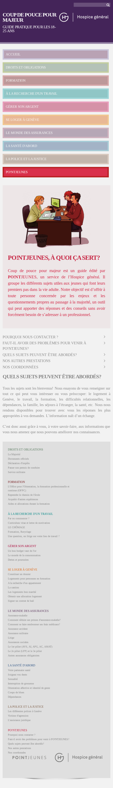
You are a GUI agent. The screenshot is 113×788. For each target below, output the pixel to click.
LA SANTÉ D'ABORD (21, 146)
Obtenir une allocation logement (25, 596)
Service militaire (16, 472)
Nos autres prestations (26, 361)
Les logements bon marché (22, 591)
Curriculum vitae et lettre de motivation (29, 522)
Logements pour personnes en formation (29, 578)
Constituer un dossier (19, 574)
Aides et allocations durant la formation (29, 503)
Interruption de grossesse (21, 683)
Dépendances (14, 696)
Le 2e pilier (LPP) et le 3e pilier (25, 651)
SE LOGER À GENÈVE (22, 120)
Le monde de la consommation (24, 555)
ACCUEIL (13, 54)
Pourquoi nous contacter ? (30, 337)
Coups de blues (16, 692)
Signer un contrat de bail (21, 600)
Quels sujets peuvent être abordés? (40, 355)
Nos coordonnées (20, 367)
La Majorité (14, 454)
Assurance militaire (18, 633)
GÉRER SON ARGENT (22, 107)
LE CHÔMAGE (16, 527)
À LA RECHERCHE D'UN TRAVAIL (31, 93)
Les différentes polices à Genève (25, 711)
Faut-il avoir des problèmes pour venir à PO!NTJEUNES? (38, 739)
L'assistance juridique (19, 720)
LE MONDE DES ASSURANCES (29, 133)
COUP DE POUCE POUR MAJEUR (29, 17)
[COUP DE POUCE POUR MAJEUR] (84, 20)
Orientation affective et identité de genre (29, 687)
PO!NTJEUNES (17, 172)
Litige (11, 637)
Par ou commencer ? (18, 518)
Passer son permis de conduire (24, 467)
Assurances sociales (18, 642)
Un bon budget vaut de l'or (22, 550)
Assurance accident (18, 628)
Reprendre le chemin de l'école (24, 494)
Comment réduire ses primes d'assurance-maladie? (34, 619)
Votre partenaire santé (19, 670)
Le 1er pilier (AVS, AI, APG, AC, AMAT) (30, 646)
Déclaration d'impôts (19, 463)
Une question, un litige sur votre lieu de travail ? (33, 536)
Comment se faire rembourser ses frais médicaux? (34, 624)
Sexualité (13, 679)
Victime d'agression (18, 715)
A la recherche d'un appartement (24, 583)
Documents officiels (18, 458)
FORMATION (15, 80)
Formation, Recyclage (19, 531)
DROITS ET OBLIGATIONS (26, 67)
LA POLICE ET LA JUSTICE (26, 159)
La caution (13, 587)
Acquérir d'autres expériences (23, 499)
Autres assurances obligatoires (23, 655)
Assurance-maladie (17, 615)
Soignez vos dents (17, 674)
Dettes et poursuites (18, 559)
